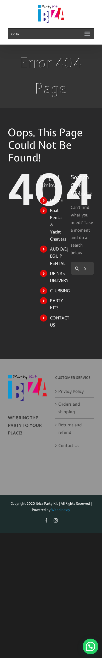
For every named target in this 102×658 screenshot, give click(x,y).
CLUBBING (60, 290)
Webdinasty (60, 510)
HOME (56, 200)
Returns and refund (70, 428)
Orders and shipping (69, 408)
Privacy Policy (71, 391)
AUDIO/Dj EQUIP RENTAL (59, 256)
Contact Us (68, 445)
